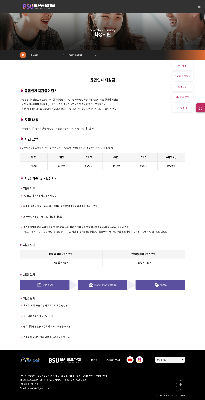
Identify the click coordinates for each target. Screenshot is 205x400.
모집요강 (182, 86)
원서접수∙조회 (182, 97)
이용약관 (93, 360)
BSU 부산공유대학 (39, 6)
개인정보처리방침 (113, 360)
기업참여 (182, 107)
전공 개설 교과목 (182, 76)
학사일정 (182, 65)
